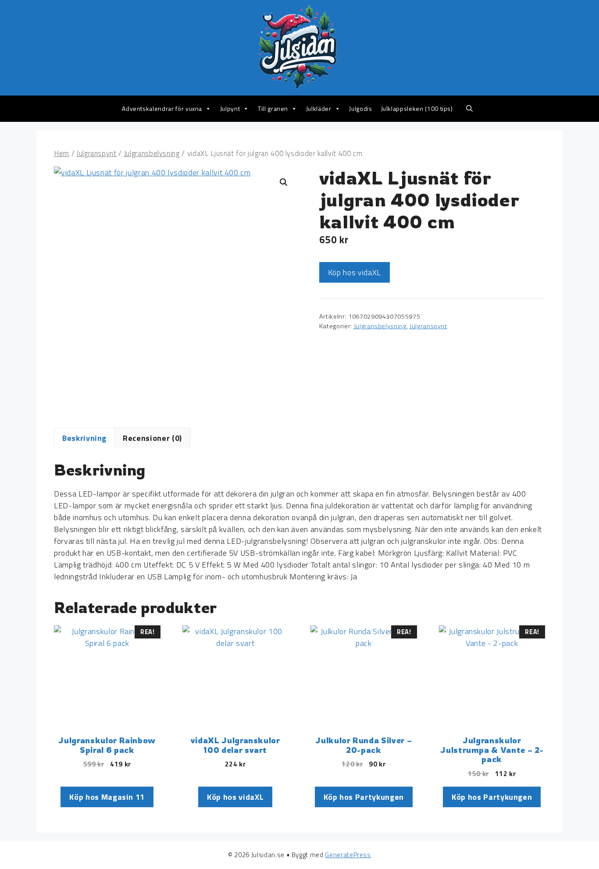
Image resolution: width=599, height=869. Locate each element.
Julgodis (360, 108)
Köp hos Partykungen (364, 797)
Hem (61, 153)
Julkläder (319, 108)
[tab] (84, 438)
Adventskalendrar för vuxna (162, 108)
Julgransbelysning (152, 153)
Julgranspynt (97, 153)
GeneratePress (348, 855)
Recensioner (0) (152, 438)
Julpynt (230, 108)
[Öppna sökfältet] (469, 109)
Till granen (273, 108)
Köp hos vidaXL (354, 272)
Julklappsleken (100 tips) (417, 108)
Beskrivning (84, 438)
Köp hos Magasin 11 (107, 797)
